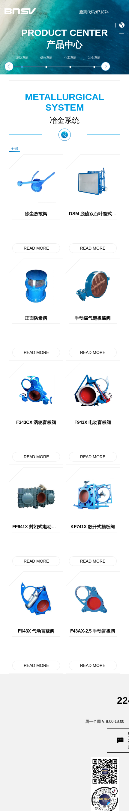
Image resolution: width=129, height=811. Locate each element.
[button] (9, 66)
